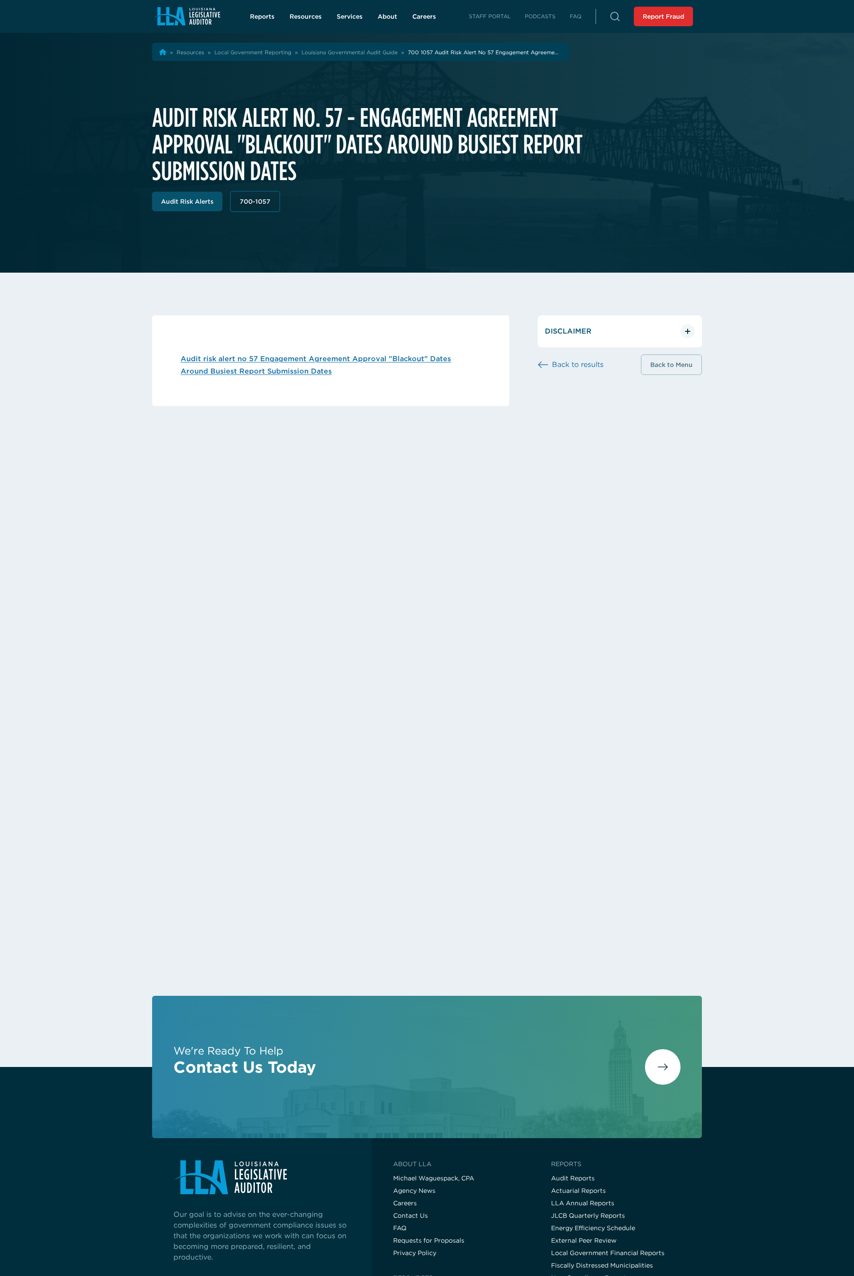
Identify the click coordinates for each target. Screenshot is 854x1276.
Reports (262, 16)
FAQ (575, 16)
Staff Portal (490, 16)
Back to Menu (671, 364)
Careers (429, 18)
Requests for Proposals (428, 1240)
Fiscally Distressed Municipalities (602, 1265)
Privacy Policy (414, 1252)
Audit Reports (573, 1178)
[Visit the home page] (261, 1177)
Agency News (414, 1190)
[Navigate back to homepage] (186, 16)
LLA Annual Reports (582, 1203)
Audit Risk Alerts (187, 201)
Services (350, 16)
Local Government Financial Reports (608, 1252)
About (387, 16)
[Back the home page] (162, 52)
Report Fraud (663, 16)
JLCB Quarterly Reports (588, 1215)
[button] (615, 16)
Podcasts (540, 16)
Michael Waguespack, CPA (433, 1178)
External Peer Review (583, 1240)
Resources (306, 16)
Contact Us (410, 1215)
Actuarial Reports (578, 1190)
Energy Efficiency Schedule (593, 1228)
